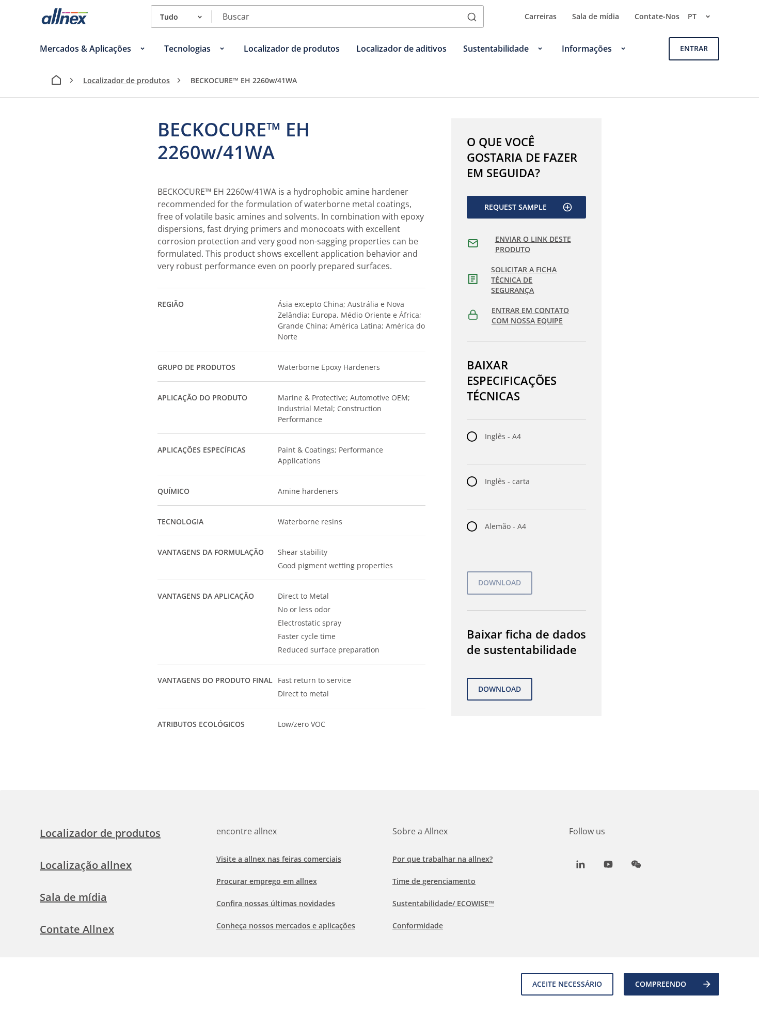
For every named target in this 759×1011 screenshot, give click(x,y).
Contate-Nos (657, 16)
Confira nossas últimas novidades (275, 903)
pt (692, 16)
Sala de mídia (595, 16)
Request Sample (515, 207)
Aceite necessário (567, 984)
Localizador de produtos (126, 80)
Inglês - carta (507, 481)
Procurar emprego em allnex (266, 881)
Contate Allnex (77, 929)
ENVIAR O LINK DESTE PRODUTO (533, 244)
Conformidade (417, 925)
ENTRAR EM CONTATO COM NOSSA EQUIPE (530, 315)
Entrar (694, 48)
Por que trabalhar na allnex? (442, 859)
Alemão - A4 (505, 526)
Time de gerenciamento (434, 881)
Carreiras (541, 16)
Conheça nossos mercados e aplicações (285, 925)
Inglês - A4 (503, 436)
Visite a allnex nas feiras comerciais (278, 859)
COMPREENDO (660, 984)
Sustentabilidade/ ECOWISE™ (443, 903)
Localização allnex (86, 865)
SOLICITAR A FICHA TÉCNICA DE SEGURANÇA (524, 279)
